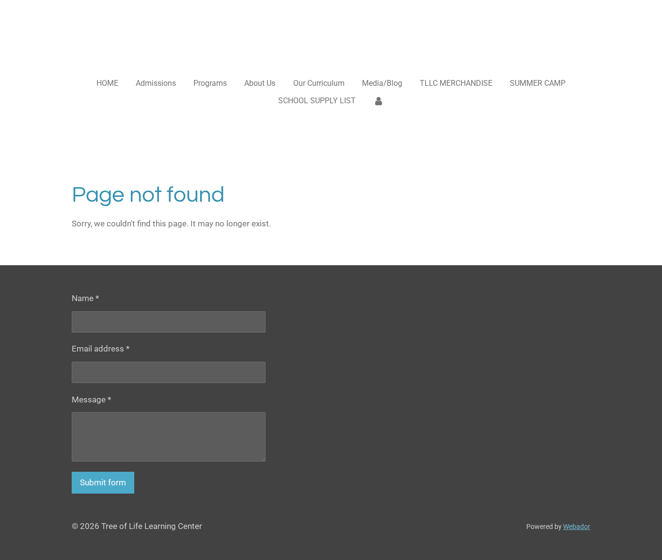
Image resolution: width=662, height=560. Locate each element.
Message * (91, 399)
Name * (85, 298)
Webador (576, 526)
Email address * (100, 348)
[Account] (378, 101)
